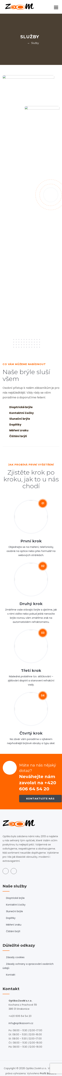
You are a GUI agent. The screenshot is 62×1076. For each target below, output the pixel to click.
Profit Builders (48, 1073)
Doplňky (11, 918)
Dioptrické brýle (15, 898)
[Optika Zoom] (19, 7)
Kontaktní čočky (15, 904)
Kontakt (10, 974)
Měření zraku (13, 924)
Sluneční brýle (14, 911)
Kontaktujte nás (40, 798)
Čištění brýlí (13, 931)
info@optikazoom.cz (21, 1023)
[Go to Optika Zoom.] (24, 43)
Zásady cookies (15, 957)
